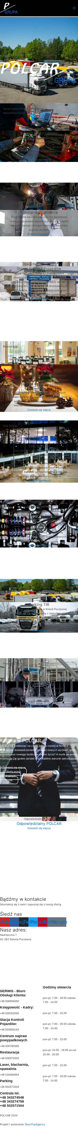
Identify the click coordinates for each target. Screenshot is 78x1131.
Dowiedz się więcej (39, 159)
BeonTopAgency (35, 1124)
